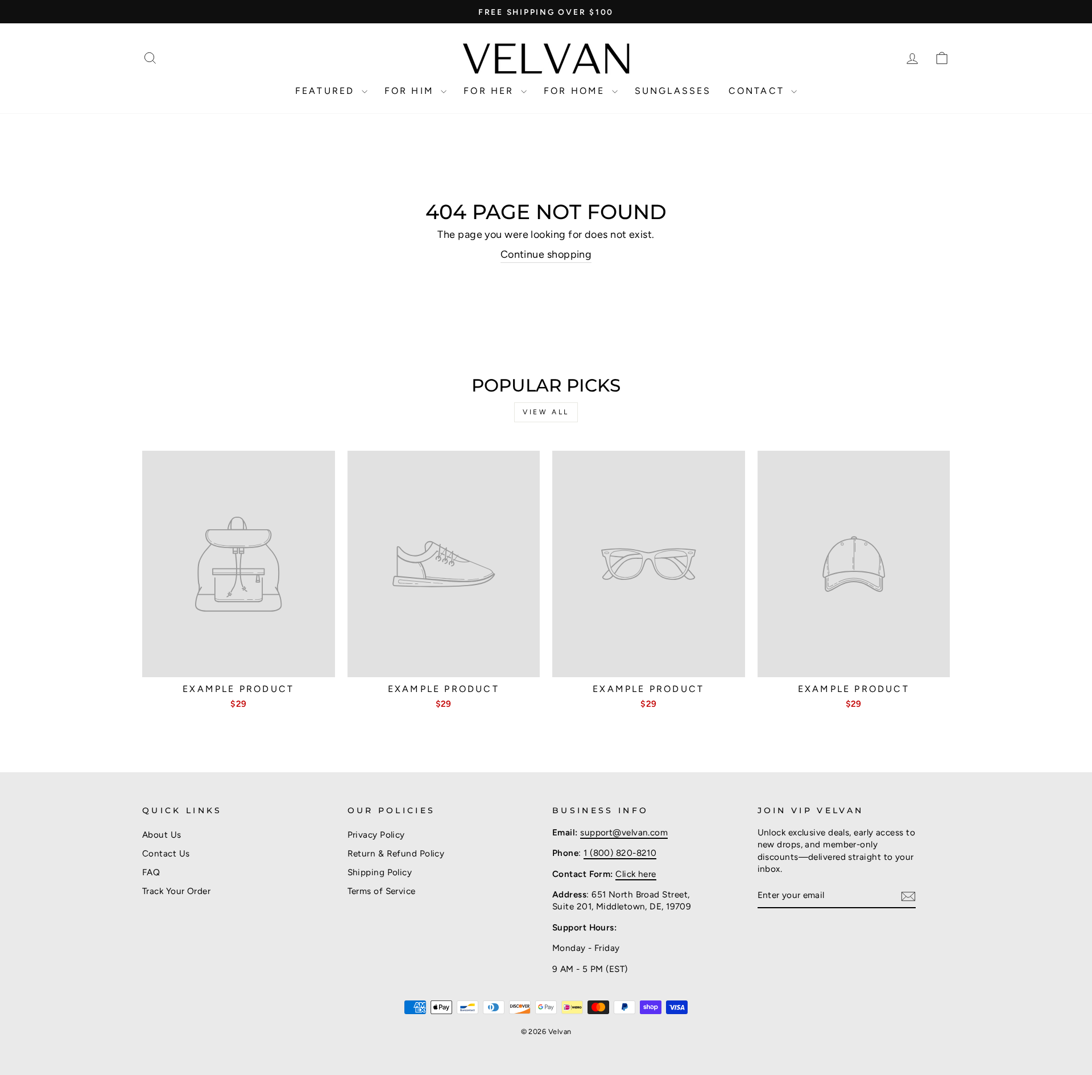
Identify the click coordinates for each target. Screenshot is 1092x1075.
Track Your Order (176, 890)
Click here (635, 873)
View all (546, 412)
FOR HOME (576, 90)
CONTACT (759, 90)
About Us (161, 834)
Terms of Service (382, 890)
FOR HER (491, 90)
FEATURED (327, 90)
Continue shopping (546, 254)
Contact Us (166, 853)
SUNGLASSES (673, 90)
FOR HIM (411, 90)
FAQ (151, 872)
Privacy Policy (376, 834)
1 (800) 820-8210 (620, 852)
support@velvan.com (624, 832)
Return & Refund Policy (396, 853)
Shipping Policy (380, 872)
